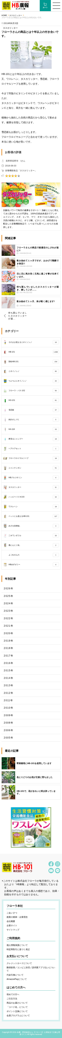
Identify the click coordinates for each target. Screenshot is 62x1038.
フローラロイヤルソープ (33, 458)
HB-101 (33, 352)
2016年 (8, 663)
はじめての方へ (16, 987)
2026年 (8, 588)
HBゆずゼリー (32, 564)
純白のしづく (32, 419)
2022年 (8, 618)
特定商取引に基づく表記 (18, 949)
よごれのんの (32, 555)
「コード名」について (17, 1007)
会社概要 (11, 921)
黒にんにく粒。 (32, 545)
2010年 (8, 707)
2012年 (8, 693)
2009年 (8, 715)
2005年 (8, 737)
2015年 (8, 670)
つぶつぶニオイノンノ (33, 381)
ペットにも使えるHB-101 (33, 516)
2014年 (8, 678)
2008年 (8, 722)
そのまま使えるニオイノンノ (33, 342)
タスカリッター (15, 15)
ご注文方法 (12, 998)
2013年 (8, 685)
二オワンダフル (33, 535)
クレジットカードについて (19, 963)
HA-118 (33, 429)
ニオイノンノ (33, 371)
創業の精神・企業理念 (17, 917)
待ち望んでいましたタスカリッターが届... (17, 316)
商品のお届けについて (17, 1003)
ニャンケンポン (33, 468)
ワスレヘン (33, 506)
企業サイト (12, 925)
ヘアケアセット (32, 448)
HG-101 (33, 400)
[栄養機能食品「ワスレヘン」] (31, 827)
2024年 (8, 603)
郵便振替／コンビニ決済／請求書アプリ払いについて (31, 969)
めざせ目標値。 (32, 526)
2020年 (8, 633)
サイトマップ (13, 930)
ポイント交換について (17, 1011)
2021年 (8, 625)
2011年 (8, 700)
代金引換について (15, 975)
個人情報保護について (17, 945)
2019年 (8, 640)
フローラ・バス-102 (33, 390)
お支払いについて (17, 956)
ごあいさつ (12, 913)
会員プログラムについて (18, 1015)
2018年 (8, 648)
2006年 (8, 730)
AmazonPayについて (17, 979)
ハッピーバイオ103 (33, 497)
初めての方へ (13, 994)
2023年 (8, 611)
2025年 (8, 596)
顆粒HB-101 (33, 361)
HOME (4, 15)
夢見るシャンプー (33, 439)
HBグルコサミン (32, 477)
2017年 (8, 655)
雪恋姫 (33, 410)
